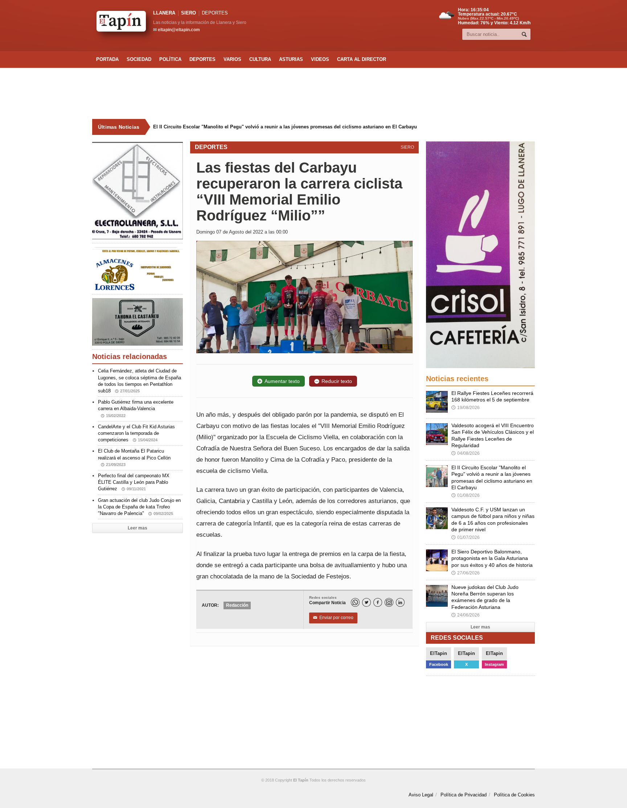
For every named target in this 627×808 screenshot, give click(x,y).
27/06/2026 (465, 573)
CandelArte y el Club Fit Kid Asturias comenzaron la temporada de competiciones (136, 433)
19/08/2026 (465, 407)
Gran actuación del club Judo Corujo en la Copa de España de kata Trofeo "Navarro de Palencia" (139, 507)
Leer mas (137, 528)
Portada (107, 59)
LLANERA (164, 13)
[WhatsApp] (355, 602)
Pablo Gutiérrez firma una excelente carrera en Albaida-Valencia (135, 408)
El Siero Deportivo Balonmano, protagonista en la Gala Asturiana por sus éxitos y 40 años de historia (492, 558)
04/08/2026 (465, 453)
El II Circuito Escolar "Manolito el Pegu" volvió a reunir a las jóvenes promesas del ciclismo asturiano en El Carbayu (285, 126)
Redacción (237, 605)
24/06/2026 (465, 615)
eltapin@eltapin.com (179, 29)
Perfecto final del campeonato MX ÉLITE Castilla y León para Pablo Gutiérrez (133, 482)
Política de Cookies (514, 794)
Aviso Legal (421, 794)
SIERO (188, 13)
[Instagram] (389, 602)
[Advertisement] (313, 93)
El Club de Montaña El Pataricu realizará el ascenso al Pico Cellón (134, 457)
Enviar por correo (333, 617)
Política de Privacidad (463, 794)
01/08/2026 (465, 495)
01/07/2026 (465, 537)
